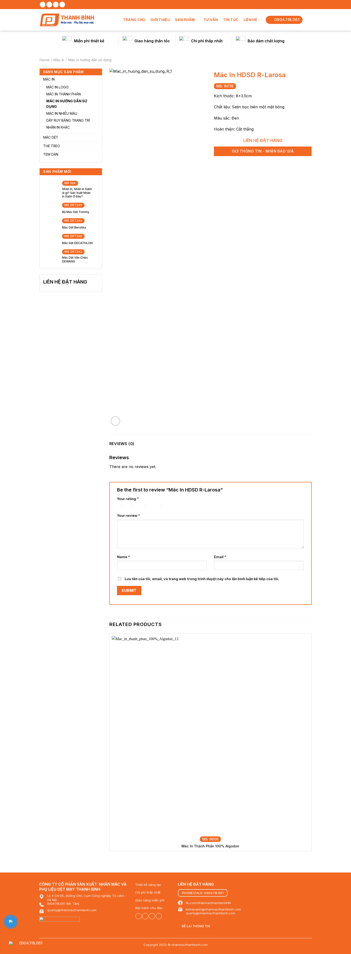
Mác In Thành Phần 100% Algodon (210, 846)
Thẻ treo (51, 146)
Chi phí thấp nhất (207, 40)
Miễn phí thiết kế (89, 40)
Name (123, 557)
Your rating (128, 499)
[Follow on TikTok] (145, 916)
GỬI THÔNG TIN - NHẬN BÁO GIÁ (263, 151)
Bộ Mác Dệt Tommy (75, 212)
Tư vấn (211, 20)
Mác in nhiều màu (61, 113)
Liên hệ (250, 20)
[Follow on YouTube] (159, 916)
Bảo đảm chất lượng (266, 40)
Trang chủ (134, 20)
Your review (128, 515)
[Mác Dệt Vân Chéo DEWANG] (50, 255)
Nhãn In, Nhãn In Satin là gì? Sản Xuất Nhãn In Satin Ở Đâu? (77, 192)
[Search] (307, 19)
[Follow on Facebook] (43, 4)
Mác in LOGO (57, 87)
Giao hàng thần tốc (152, 40)
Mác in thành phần (63, 94)
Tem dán (50, 154)
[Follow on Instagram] (49, 4)
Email (220, 557)
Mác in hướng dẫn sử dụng (90, 60)
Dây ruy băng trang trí (68, 120)
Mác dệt (50, 137)
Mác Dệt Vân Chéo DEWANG (75, 259)
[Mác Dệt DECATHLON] (50, 238)
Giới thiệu (160, 20)
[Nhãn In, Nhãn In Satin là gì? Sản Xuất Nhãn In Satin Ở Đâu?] (50, 188)
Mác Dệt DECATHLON (77, 243)
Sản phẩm (185, 20)
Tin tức (230, 20)
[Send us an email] (62, 4)
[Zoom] (115, 421)
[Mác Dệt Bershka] (50, 222)
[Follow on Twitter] (56, 4)
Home (44, 60)
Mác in (58, 60)
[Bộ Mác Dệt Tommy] (50, 207)
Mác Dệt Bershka (74, 227)
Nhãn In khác (58, 127)
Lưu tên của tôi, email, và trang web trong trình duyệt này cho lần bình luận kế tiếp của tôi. (202, 579)
